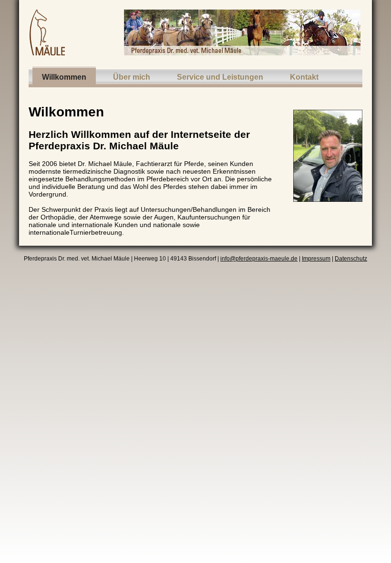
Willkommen (64, 77)
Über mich (131, 77)
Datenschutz (351, 258)
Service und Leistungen (220, 77)
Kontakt (304, 77)
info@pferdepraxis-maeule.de (259, 258)
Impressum (316, 258)
